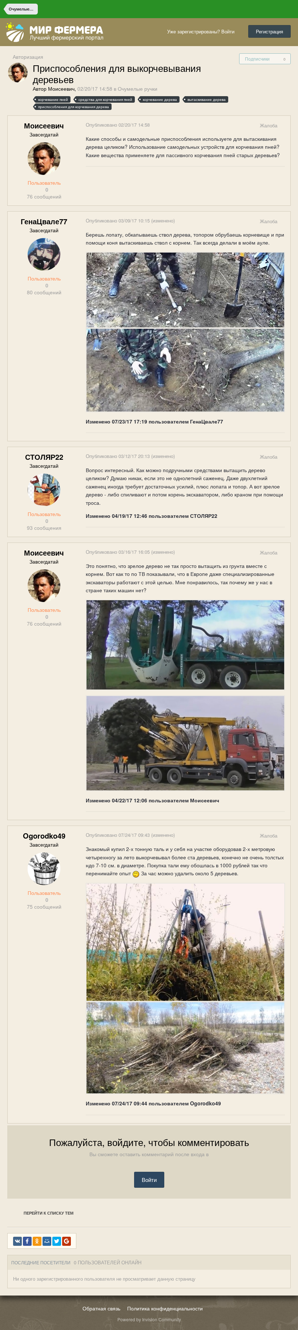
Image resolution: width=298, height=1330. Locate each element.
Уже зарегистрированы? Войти (202, 31)
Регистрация (269, 31)
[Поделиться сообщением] (284, 125)
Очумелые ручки (137, 88)
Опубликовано (118, 124)
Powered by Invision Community (149, 1319)
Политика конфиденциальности (165, 1308)
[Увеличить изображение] (185, 289)
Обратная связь (101, 1308)
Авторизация (28, 56)
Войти (149, 1179)
